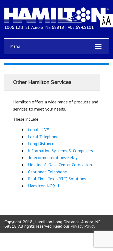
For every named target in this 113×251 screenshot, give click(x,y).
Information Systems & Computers (60, 150)
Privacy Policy (82, 226)
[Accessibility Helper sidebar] (106, 20)
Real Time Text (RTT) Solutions (57, 178)
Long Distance (41, 143)
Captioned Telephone (47, 171)
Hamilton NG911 (44, 185)
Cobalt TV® (39, 129)
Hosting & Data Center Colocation (60, 164)
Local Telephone (43, 136)
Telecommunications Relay (52, 157)
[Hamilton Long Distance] (56, 21)
